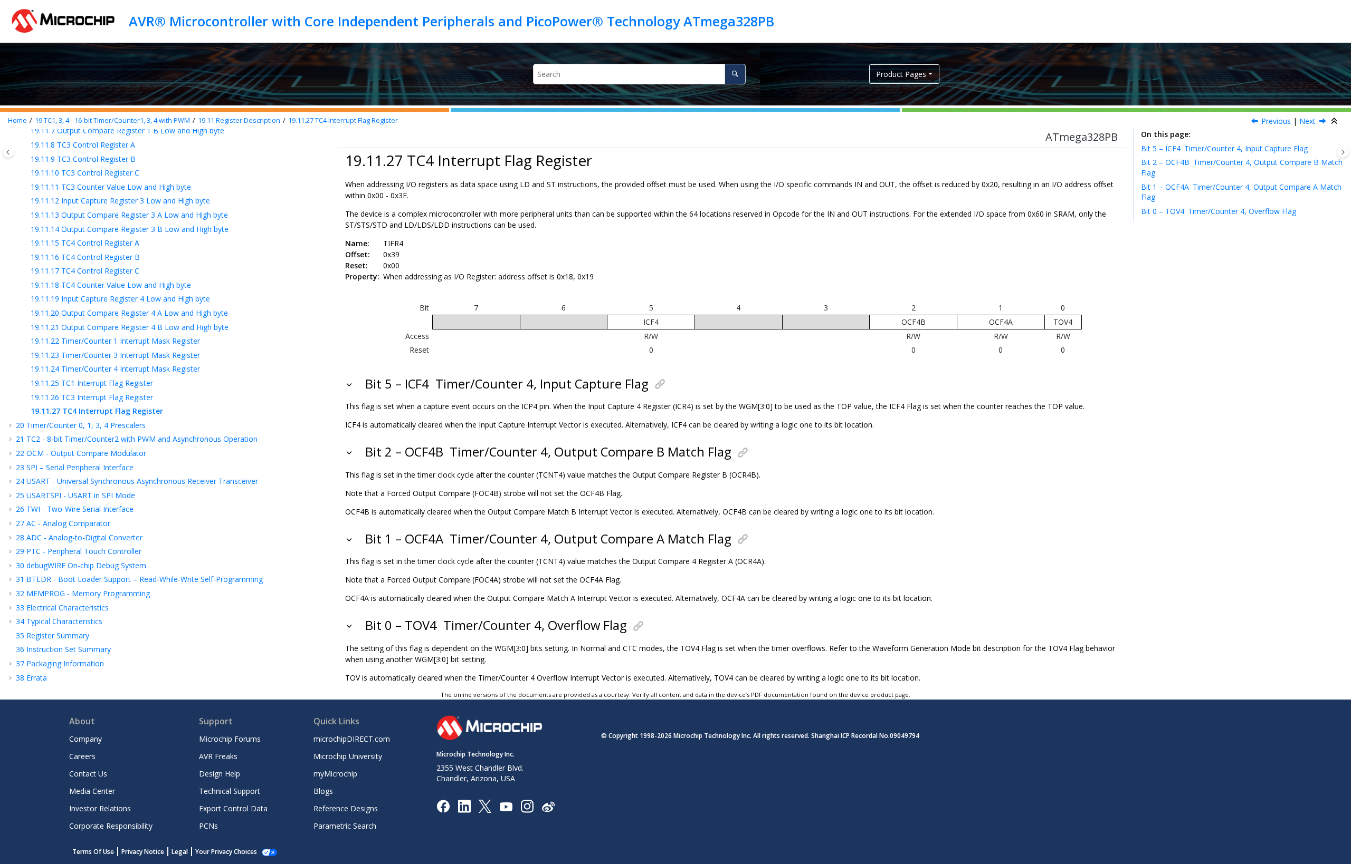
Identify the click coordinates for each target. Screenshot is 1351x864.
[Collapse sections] (1335, 121)
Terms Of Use (93, 851)
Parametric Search (344, 826)
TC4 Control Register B (85, 257)
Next (1307, 121)
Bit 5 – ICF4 (1224, 148)
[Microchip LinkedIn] (464, 805)
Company (85, 739)
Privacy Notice (142, 851)
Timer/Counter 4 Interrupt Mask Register (115, 369)
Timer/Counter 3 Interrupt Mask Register (115, 355)
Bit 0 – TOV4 (1218, 211)
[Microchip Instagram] (527, 805)
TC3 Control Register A (83, 145)
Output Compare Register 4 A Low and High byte (129, 313)
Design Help (219, 774)
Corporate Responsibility (111, 826)
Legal (180, 851)
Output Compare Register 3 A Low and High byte (129, 215)
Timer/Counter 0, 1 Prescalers (81, 425)
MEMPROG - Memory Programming (83, 593)
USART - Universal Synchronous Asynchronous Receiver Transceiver (137, 481)
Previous (1276, 121)
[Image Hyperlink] (505, 806)
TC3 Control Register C (85, 173)
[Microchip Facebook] (443, 805)
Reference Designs (345, 808)
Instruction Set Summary (63, 649)
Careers (82, 756)
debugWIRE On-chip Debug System (81, 565)
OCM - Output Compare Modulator (81, 453)
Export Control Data (233, 808)
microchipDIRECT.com (351, 739)
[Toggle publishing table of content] (8, 152)
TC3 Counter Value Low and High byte (111, 187)
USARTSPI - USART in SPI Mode (75, 495)
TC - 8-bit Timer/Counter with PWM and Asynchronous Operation (137, 439)
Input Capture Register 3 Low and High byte (120, 201)
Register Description (239, 120)
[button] (26, 145)
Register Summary (52, 635)
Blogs (323, 791)
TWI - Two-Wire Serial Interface (75, 509)
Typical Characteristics (59, 621)
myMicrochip (335, 774)
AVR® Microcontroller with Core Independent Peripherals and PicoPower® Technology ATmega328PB (451, 21)
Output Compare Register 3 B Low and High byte (130, 229)
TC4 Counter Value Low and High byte (111, 285)
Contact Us (88, 774)
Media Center (92, 791)
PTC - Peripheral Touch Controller (78, 551)
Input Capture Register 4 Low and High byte (120, 299)
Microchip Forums (230, 739)
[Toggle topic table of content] (1342, 152)
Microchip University (347, 756)
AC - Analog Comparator (63, 523)
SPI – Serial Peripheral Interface (75, 467)
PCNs (208, 826)
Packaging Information (60, 663)
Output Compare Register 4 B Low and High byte (130, 327)
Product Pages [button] (901, 74)
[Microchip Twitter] (485, 805)
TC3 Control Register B (83, 159)
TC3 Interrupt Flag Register (92, 397)
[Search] (735, 74)
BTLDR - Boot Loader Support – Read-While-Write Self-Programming (139, 579)
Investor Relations (100, 808)
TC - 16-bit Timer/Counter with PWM (112, 120)
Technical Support (229, 791)
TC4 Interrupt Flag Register (343, 120)
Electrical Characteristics (62, 608)
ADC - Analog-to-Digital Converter (79, 537)
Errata (31, 678)
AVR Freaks (218, 756)
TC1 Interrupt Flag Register (92, 383)
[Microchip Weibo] (548, 806)
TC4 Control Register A (85, 243)
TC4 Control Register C (85, 271)
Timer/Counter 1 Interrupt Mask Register (115, 341)
